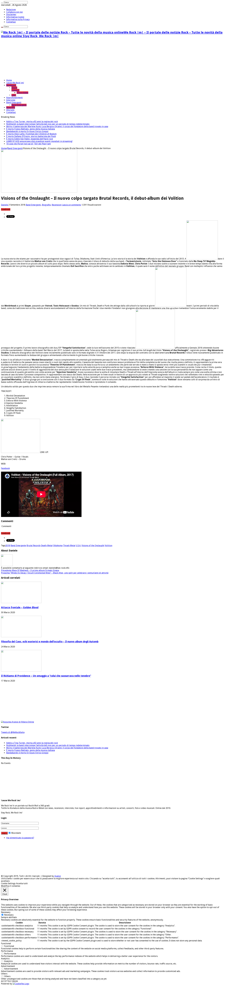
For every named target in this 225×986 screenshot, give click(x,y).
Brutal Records (33, 545)
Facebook (5, 468)
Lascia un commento (71, 205)
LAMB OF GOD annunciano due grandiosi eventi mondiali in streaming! (39, 141)
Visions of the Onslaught (93, 545)
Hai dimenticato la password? (20, 838)
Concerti (15, 90)
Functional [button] (6, 943)
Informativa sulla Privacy (18, 19)
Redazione (11, 9)
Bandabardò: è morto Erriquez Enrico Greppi (27, 131)
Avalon (57, 876)
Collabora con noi (14, 12)
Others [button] (4, 973)
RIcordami (16, 833)
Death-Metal (47, 545)
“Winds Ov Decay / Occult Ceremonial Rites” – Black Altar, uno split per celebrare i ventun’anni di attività (54, 573)
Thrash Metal (69, 545)
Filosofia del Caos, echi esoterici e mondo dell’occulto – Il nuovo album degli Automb (49, 641)
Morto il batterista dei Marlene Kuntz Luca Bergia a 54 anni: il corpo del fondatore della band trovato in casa (57, 126)
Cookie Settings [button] (8, 883)
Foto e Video (22, 92)
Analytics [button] (5, 958)
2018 (7, 545)
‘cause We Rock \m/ (15, 82)
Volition (108, 545)
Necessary (9, 915)
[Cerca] (2, 27)
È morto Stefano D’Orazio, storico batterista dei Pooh (31, 136)
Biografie (10, 107)
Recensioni (11, 85)
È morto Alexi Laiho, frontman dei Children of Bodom (31, 134)
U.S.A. (78, 545)
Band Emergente (18, 545)
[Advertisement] (112, 58)
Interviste (10, 100)
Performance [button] (7, 951)
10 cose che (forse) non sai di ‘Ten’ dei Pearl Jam (28, 144)
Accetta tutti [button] (22, 883)
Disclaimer (11, 14)
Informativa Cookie (15, 17)
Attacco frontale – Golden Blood (19, 607)
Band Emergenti (13, 102)
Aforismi (10, 110)
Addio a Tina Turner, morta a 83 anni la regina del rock (32, 121)
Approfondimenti (14, 97)
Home (9, 80)
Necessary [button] (5, 912)
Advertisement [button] (8, 966)
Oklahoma (58, 545)
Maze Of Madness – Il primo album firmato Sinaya (30, 570)
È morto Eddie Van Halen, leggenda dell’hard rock (29, 139)
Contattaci (11, 22)
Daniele (5, 205)
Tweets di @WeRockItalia (12, 732)
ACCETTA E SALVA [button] (9, 981)
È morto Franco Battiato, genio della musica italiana (30, 129)
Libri (13, 95)
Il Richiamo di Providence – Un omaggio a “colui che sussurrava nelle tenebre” (46, 675)
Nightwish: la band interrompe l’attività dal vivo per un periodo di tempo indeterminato (47, 124)
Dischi (14, 87)
